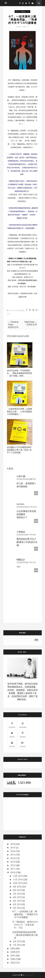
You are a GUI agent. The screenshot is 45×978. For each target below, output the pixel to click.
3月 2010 (17, 907)
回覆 (36, 493)
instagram (22, 727)
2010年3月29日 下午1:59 (26, 562)
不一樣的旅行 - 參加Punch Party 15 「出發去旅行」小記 (25, 924)
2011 (12, 868)
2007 (12, 955)
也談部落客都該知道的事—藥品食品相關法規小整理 (25, 935)
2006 (12, 959)
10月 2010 (18, 883)
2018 (12, 844)
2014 (12, 858)
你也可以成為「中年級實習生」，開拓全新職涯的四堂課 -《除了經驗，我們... (19, 373)
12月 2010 (18, 875)
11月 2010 (18, 879)
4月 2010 (17, 904)
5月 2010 (17, 900)
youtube (12, 746)
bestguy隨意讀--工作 (22, 11)
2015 (12, 854)
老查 (20, 26)
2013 (12, 861)
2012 (12, 865)
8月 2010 (17, 890)
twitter (12, 737)
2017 (12, 847)
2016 (12, 851)
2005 (12, 962)
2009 (12, 948)
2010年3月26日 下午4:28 (26, 534)
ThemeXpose (28, 975)
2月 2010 (17, 941)
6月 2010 (17, 897)
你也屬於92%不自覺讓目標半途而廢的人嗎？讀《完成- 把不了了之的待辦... (19, 450)
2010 (12, 872)
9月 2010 (17, 886)
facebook (12, 727)
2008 (12, 951)
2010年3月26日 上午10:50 (26, 507)
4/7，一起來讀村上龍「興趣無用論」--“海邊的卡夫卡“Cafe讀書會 (25, 914)
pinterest (23, 737)
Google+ (23, 746)
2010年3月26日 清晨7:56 (26, 479)
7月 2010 (17, 893)
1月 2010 (17, 944)
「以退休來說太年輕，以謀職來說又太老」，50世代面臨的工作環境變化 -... (19, 411)
